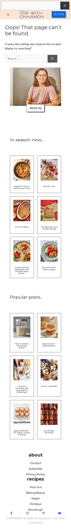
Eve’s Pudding (21, 227)
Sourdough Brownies (49, 432)
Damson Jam (49, 186)
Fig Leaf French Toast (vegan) (49, 268)
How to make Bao (49, 386)
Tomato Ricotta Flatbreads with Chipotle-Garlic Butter (22, 270)
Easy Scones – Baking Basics (49, 345)
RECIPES (58, 14)
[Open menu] (8, 14)
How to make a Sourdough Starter (22, 346)
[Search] (64, 6)
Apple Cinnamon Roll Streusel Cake (22, 187)
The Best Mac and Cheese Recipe (49, 228)
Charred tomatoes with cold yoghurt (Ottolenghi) (22, 389)
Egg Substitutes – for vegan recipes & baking (22, 433)
